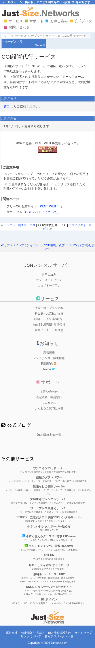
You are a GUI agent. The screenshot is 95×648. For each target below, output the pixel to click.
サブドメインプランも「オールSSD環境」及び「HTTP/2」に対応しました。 (49, 247)
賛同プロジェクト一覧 (59, 636)
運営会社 (11, 632)
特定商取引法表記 (32, 632)
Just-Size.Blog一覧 (49, 434)
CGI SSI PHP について (41, 212)
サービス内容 (13, 41)
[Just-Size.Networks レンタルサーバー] (40, 15)
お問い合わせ (19, 27)
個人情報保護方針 (59, 632)
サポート (36, 21)
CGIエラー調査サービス (19, 225)
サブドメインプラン (49, 280)
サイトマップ (83, 632)
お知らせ (49, 343)
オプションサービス (44, 36)
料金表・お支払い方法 (49, 313)
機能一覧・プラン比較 (49, 308)
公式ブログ (83, 21)
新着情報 (49, 352)
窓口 (7, 106)
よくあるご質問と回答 (49, 408)
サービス (16, 21)
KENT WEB (48, 206)
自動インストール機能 (49, 330)
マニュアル (49, 402)
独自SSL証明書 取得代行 (49, 324)
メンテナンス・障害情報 (49, 358)
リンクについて (31, 636)
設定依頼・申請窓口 (49, 397)
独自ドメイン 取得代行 (49, 319)
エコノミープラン (49, 285)
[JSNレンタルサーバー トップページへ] (47, 622)
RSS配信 (47, 363)
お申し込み (59, 21)
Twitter (47, 369)
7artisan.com (59, 642)
